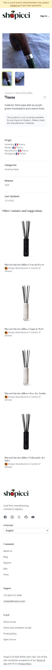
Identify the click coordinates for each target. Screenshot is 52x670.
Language (8, 525)
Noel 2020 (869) (24, 93)
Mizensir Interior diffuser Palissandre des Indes (25, 459)
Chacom (9, 93)
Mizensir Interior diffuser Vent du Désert (24, 264)
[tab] (7, 79)
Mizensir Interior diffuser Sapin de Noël (24, 329)
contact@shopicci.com (14, 601)
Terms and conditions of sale (17, 627)
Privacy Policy (24, 663)
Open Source (9, 639)
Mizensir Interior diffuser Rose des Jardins (25, 393)
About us (7, 551)
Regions (7, 562)
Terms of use (9, 621)
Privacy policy (9, 633)
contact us (15, 5)
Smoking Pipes (12, 169)
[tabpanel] (26, 50)
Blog (5, 556)
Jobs (5, 568)
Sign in (45, 16)
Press (6, 574)
